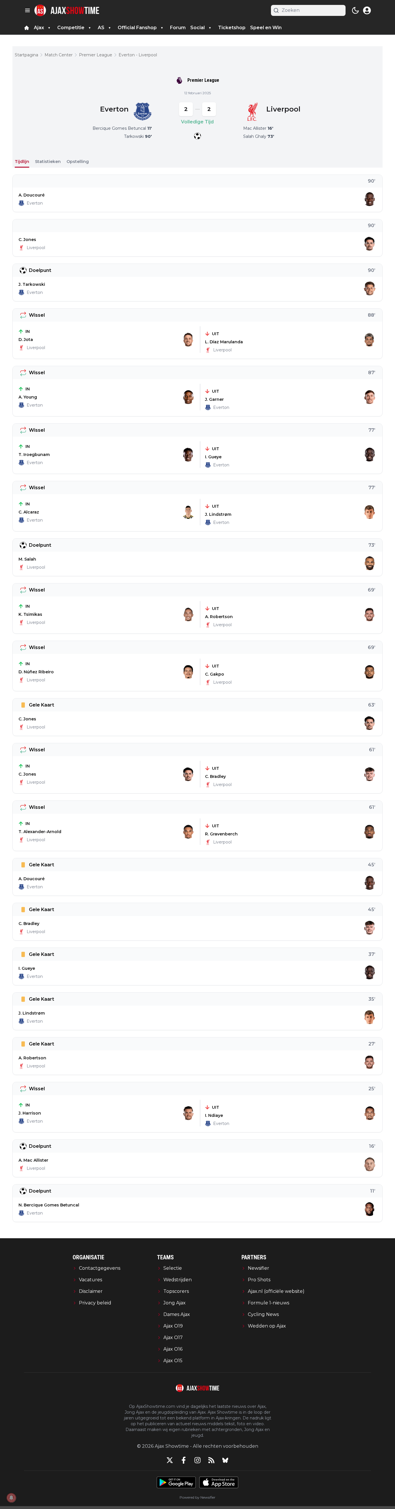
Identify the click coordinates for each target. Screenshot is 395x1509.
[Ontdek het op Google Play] (176, 1482)
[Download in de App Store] (218, 1482)
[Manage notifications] (11, 1497)
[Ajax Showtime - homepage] (66, 10)
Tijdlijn (22, 161)
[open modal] (367, 10)
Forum (178, 27)
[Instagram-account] (197, 1460)
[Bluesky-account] (225, 1460)
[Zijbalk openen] (27, 10)
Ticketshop (232, 27)
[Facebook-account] (183, 1460)
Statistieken (48, 161)
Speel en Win (266, 27)
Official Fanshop (137, 27)
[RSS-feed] (211, 1460)
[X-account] (169, 1460)
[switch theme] (355, 10)
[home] (26, 27)
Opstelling (78, 161)
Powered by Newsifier (197, 1497)
